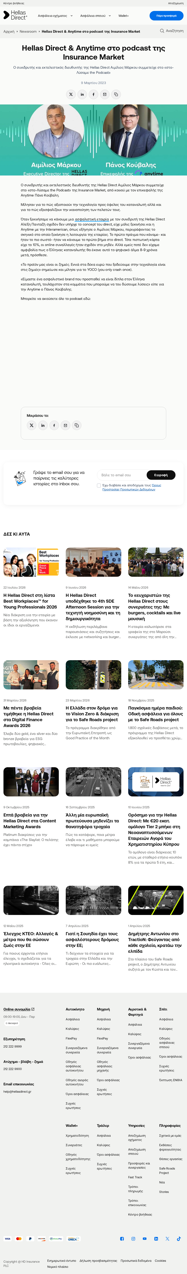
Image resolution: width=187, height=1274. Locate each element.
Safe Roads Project (167, 1170)
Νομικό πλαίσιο (57, 1266)
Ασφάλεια (73, 1019)
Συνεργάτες (74, 1145)
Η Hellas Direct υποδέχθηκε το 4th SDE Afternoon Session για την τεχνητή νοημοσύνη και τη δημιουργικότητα (93, 607)
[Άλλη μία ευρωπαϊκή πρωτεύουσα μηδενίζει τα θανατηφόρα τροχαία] (93, 782)
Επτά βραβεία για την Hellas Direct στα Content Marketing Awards (29, 820)
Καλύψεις (72, 1028)
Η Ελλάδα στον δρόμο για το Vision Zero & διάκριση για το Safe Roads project (92, 713)
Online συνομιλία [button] (16, 1009)
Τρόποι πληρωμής (135, 1189)
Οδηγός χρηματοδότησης (78, 1157)
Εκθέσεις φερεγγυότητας (170, 1147)
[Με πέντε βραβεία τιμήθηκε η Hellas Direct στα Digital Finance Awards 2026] (31, 675)
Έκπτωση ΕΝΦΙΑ (170, 1080)
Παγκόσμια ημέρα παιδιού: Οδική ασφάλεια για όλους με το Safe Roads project (155, 713)
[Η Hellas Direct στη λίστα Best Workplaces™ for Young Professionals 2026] (31, 563)
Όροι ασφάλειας (77, 1094)
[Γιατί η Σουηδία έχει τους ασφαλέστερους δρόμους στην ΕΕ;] (93, 901)
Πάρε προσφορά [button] (167, 15)
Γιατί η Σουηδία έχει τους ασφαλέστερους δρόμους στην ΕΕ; (92, 939)
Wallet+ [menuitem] (124, 15)
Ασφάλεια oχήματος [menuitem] (52, 15)
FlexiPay (71, 1038)
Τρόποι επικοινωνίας (137, 1203)
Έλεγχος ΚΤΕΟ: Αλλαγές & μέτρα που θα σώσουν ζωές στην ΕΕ (30, 939)
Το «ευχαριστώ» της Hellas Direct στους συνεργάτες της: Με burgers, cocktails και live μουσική (154, 607)
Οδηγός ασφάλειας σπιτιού (167, 1043)
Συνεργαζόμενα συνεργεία (76, 1050)
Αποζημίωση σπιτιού (137, 1151)
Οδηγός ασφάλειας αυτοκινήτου (74, 1066)
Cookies (160, 1260)
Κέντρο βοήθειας (13, 3)
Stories (164, 1191)
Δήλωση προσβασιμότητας (98, 1260)
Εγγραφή (161, 475)
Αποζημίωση (176, 3)
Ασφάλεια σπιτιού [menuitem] (92, 15)
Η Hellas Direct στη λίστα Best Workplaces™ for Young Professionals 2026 (30, 601)
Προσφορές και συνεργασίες (139, 1165)
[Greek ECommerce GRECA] (73, 1239)
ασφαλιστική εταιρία (92, 219)
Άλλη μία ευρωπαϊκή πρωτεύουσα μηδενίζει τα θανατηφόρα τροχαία (92, 820)
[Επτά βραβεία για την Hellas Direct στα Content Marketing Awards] (31, 782)
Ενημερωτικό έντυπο (61, 1260)
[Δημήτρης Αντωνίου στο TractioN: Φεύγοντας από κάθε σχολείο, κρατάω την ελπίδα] (156, 901)
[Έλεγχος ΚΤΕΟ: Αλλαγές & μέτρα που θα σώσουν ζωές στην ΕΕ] (31, 901)
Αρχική (8, 31)
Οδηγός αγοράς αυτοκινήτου (77, 1082)
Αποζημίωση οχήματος (137, 1138)
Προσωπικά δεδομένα (136, 1260)
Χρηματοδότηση (77, 1135)
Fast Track (135, 1177)
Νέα (162, 1182)
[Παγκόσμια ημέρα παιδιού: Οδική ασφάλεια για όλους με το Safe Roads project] (156, 675)
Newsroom (28, 31)
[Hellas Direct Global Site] (15, 15)
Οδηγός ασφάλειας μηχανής (104, 1066)
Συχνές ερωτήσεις (73, 1105)
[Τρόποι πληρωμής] (7, 1239)
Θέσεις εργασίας (170, 1159)
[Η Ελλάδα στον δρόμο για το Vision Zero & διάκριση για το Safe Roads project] (93, 675)
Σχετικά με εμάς (170, 1135)
